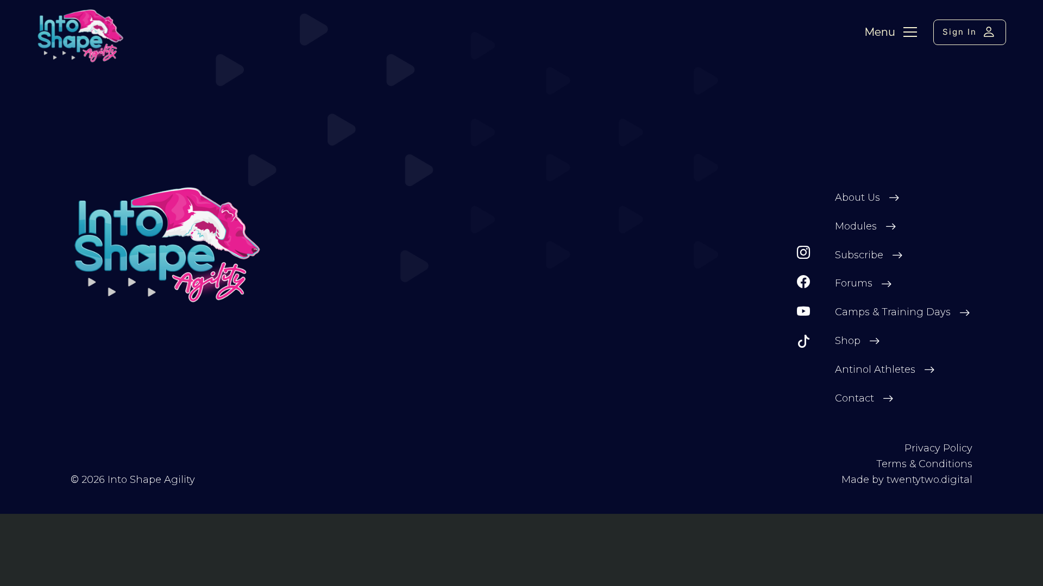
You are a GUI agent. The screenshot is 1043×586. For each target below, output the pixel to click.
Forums (853, 283)
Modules (856, 226)
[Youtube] (803, 312)
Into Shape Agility (151, 480)
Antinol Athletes (875, 369)
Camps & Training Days (893, 312)
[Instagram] (803, 252)
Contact (854, 398)
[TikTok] (803, 341)
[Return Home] (167, 245)
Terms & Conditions (924, 464)
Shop (847, 341)
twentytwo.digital (929, 480)
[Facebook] (803, 282)
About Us (857, 197)
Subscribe (859, 255)
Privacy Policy (938, 448)
